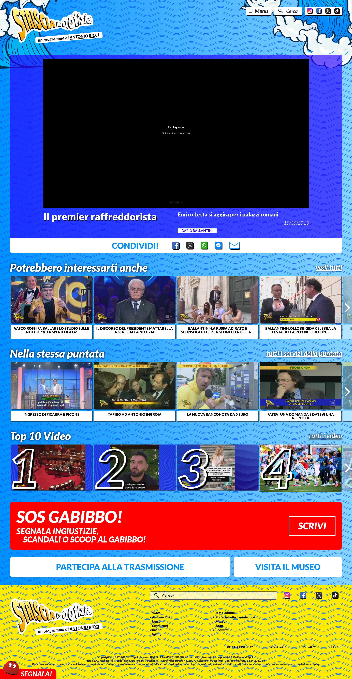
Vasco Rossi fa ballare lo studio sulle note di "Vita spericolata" (51, 330)
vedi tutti (329, 267)
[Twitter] (328, 11)
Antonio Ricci (162, 617)
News (156, 621)
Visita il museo (288, 567)
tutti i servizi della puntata (304, 353)
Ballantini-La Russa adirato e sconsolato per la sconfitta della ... (217, 330)
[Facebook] (319, 11)
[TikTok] (337, 11)
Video (156, 613)
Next (347, 307)
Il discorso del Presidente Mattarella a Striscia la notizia (134, 330)
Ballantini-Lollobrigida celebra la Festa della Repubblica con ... (300, 330)
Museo (220, 621)
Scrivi (312, 525)
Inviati (157, 630)
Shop (219, 626)
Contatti (221, 630)
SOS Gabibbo (225, 613)
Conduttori (160, 626)
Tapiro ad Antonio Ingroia (134, 414)
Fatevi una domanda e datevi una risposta (300, 416)
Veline (156, 634)
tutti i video (325, 435)
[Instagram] (310, 11)
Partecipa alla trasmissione (120, 567)
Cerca (292, 11)
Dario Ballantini (197, 231)
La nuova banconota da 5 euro (217, 414)
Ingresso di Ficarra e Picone (51, 414)
